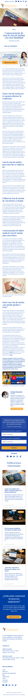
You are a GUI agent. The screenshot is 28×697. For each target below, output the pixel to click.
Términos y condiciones (19, 694)
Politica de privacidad (8, 694)
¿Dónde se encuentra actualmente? (10, 438)
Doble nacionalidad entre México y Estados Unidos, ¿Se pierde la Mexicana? (13, 490)
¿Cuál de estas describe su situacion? (11, 431)
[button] (23, 46)
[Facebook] (16, 1)
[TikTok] (26, 1)
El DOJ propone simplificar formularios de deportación (13, 529)
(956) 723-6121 (11, 659)
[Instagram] (23, 1)
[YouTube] (18, 1)
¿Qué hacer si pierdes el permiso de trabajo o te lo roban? (12, 569)
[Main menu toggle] (26, 5)
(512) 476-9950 (10, 1)
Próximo (14, 448)
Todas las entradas (17, 408)
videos (11, 352)
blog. (11, 355)
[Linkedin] (21, 1)
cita (6, 366)
